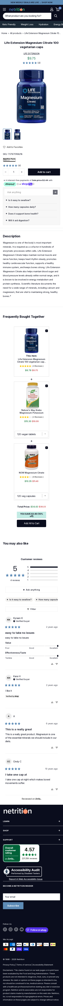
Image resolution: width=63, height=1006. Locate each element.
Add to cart (44, 172)
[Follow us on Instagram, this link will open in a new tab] (10, 929)
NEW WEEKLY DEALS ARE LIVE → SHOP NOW (31, 2)
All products (16, 33)
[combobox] (27, 16)
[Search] (55, 16)
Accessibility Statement (43, 965)
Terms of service (23, 965)
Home (4, 33)
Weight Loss (27, 24)
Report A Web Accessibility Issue (25, 879)
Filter (33, 609)
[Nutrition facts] (9, 159)
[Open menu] (4, 9)
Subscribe (13, 905)
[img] (7, 134)
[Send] (55, 192)
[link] (31, 63)
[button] (51, 9)
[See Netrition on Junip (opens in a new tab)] (38, 799)
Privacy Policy (9, 965)
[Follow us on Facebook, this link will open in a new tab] (5, 929)
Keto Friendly (9, 24)
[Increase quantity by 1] (21, 172)
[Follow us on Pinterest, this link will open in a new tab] (16, 929)
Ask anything (33, 589)
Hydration (43, 24)
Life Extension (31, 53)
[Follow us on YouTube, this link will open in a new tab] (22, 929)
